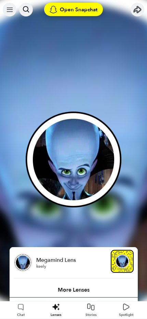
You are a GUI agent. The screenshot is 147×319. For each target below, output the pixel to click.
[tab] (74, 290)
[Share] (137, 9)
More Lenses (74, 290)
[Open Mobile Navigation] (9, 9)
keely (41, 266)
